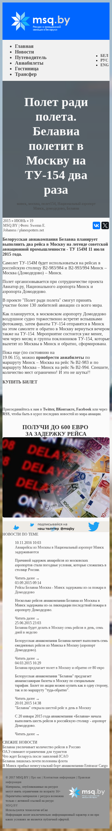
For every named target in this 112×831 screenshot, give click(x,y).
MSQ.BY (10, 225)
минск (21, 204)
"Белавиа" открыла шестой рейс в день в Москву (53, 708)
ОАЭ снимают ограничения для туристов (34, 752)
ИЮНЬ (20, 221)
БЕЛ (104, 55)
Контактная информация (60, 777)
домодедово (55, 208)
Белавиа (73, 208)
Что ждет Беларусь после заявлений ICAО (35, 756)
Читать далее (27, 578)
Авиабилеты (29, 63)
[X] (105, 225)
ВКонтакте (65, 409)
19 (31, 221)
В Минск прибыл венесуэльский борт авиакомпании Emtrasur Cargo (55, 766)
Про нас (36, 777)
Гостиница (27, 68)
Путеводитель (30, 57)
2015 (7, 221)
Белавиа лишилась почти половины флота (35, 761)
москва (34, 204)
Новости (24, 51)
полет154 (48, 204)
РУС (104, 60)
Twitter (48, 409)
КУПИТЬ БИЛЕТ (19, 382)
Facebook (83, 409)
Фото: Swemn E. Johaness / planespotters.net (24, 227)
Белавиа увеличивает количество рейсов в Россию (41, 747)
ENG (104, 65)
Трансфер (26, 74)
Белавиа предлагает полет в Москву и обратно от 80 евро (59, 668)
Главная (24, 46)
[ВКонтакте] (96, 225)
